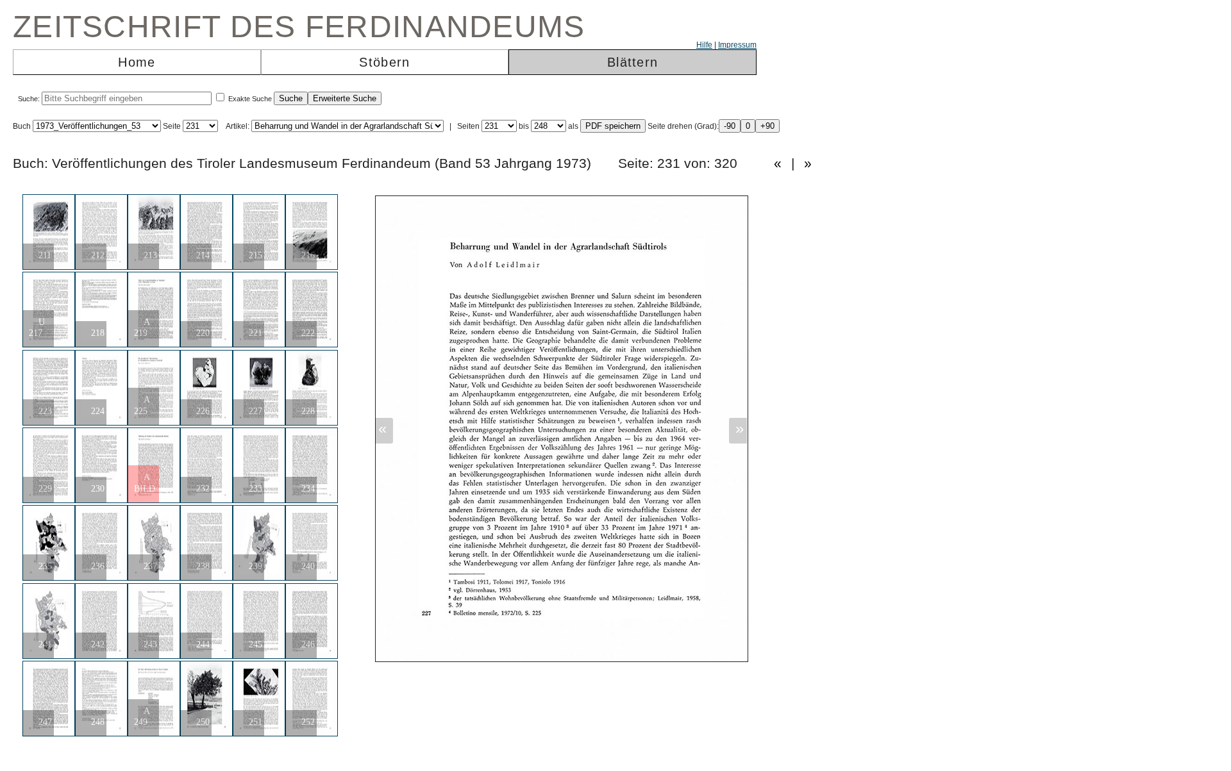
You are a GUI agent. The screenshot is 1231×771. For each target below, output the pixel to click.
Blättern (632, 62)
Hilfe (704, 44)
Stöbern (384, 62)
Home (136, 62)
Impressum (737, 44)
